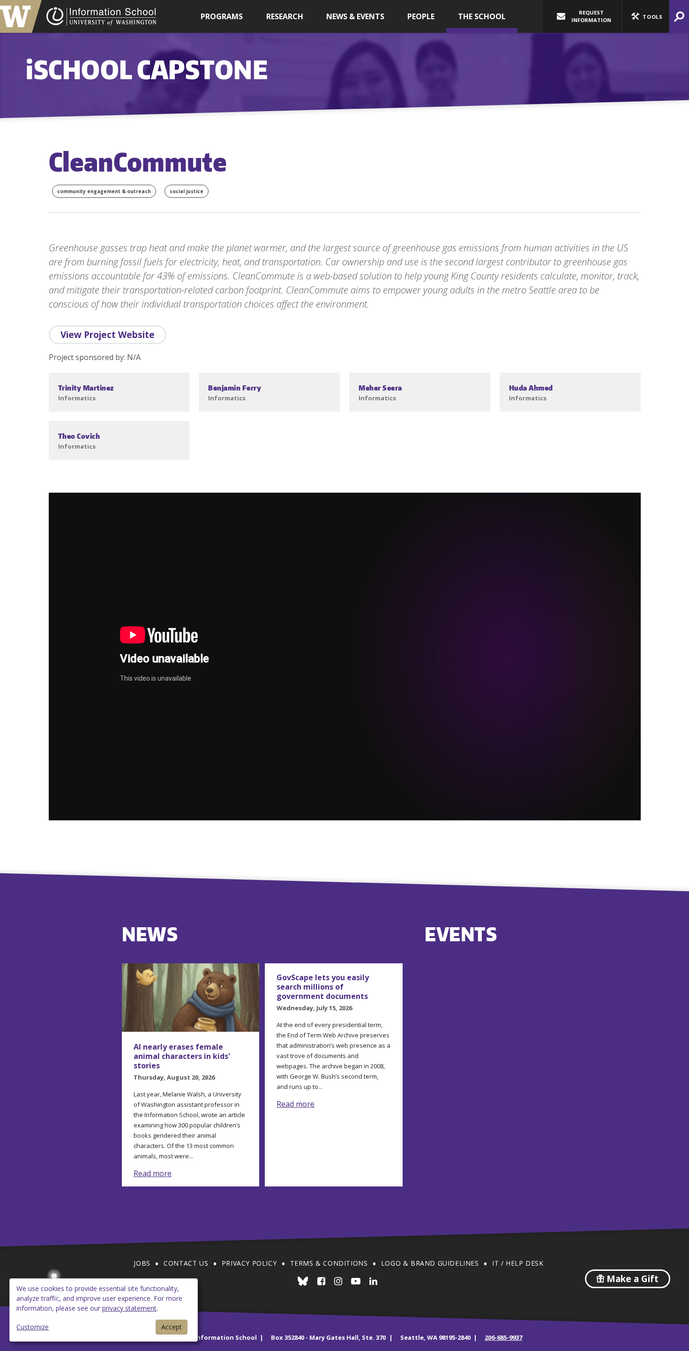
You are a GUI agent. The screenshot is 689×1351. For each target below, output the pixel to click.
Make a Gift (631, 1279)
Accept (171, 1326)
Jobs (142, 1263)
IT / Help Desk (517, 1263)
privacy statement (129, 1308)
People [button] (420, 16)
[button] (645, 16)
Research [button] (284, 16)
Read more (153, 1173)
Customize (32, 1326)
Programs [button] (222, 16)
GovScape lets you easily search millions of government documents (323, 986)
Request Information (591, 16)
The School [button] (482, 16)
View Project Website (107, 335)
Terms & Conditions (329, 1263)
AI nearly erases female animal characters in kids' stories (182, 1056)
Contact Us (186, 1263)
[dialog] (103, 1310)
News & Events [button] (355, 16)
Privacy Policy (249, 1263)
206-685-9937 (503, 1337)
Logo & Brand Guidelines (430, 1263)
